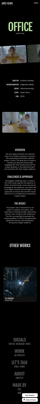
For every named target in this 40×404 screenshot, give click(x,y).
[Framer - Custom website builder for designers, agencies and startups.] (30, 400)
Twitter (12, 344)
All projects (19, 355)
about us (19, 378)
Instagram (20, 344)
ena (19, 389)
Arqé (19, 393)
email (16, 366)
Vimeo (28, 344)
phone (22, 366)
